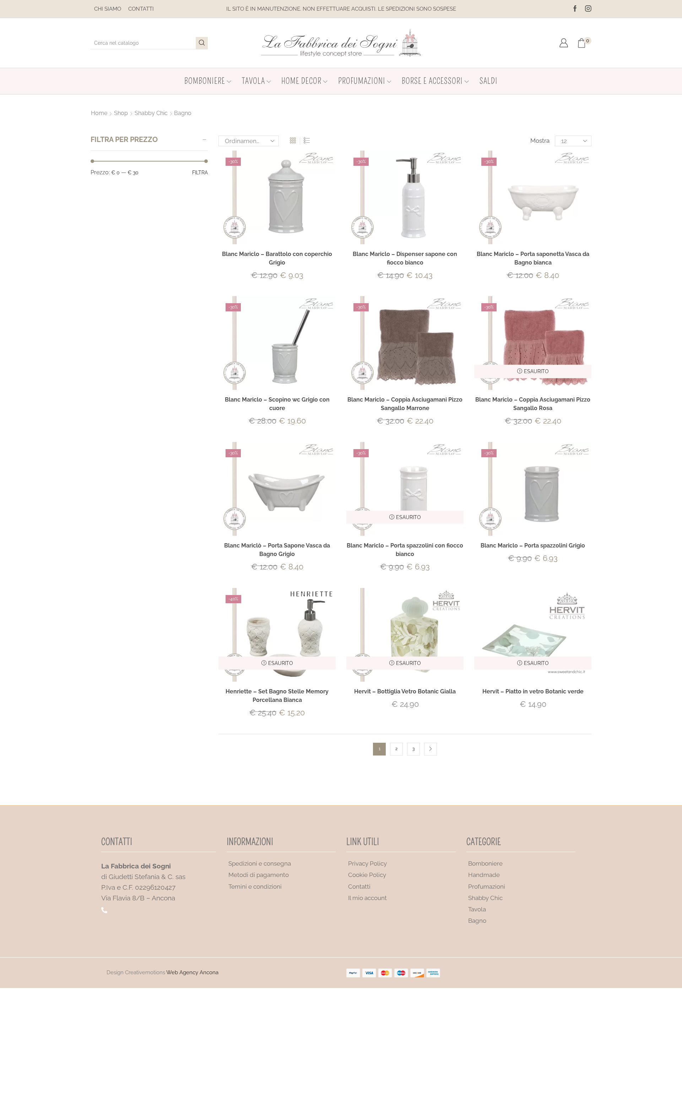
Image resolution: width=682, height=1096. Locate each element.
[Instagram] (588, 8)
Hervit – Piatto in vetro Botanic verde (533, 691)
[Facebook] (575, 8)
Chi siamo (107, 9)
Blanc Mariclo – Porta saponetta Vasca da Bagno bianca (533, 258)
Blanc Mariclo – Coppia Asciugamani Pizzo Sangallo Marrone (404, 403)
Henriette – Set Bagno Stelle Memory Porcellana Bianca (277, 695)
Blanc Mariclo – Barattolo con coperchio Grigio (277, 258)
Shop (121, 113)
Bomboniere (204, 81)
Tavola (253, 81)
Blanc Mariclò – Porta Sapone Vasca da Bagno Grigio (277, 549)
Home (99, 113)
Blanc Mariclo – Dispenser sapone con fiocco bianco (405, 258)
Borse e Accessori (432, 81)
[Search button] (202, 43)
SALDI (489, 81)
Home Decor (301, 81)
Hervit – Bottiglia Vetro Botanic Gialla (405, 691)
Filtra (200, 172)
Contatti (141, 9)
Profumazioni (361, 81)
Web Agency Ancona (192, 972)
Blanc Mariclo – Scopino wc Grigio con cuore (277, 403)
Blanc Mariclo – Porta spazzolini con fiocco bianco (405, 549)
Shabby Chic (151, 113)
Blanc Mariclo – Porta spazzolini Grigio (533, 545)
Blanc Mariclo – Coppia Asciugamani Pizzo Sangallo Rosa (532, 403)
